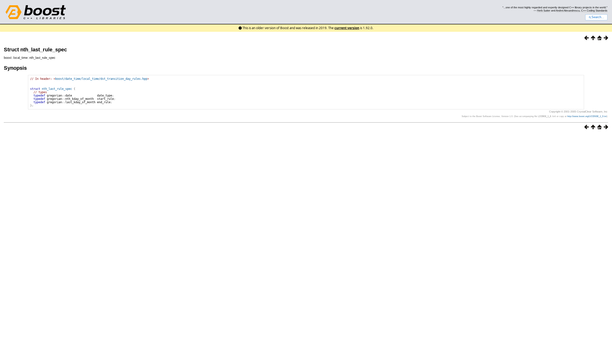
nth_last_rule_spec (57, 89)
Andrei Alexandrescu (568, 10)
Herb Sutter (543, 10)
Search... (597, 17)
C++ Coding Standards (594, 10)
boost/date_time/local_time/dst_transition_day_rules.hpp (101, 79)
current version (346, 28)
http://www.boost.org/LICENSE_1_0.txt (587, 116)
